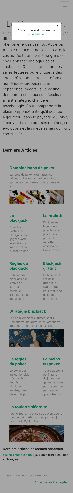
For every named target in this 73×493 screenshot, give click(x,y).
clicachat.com (36, 33)
